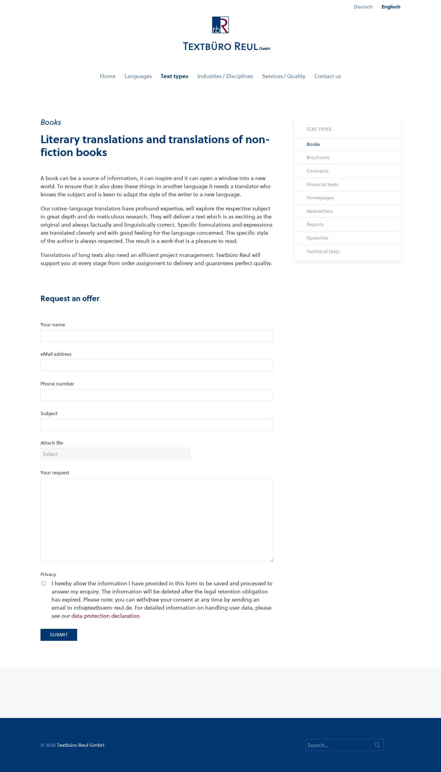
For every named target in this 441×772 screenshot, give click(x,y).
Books (313, 144)
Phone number (57, 384)
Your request (54, 472)
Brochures (318, 157)
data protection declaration (105, 616)
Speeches (317, 238)
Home (108, 76)
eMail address (55, 354)
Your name (52, 324)
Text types (174, 76)
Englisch (391, 7)
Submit (59, 635)
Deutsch (363, 7)
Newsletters (320, 211)
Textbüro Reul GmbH (80, 745)
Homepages (320, 198)
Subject (49, 413)
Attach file (51, 443)
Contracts (317, 171)
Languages (138, 76)
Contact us (327, 76)
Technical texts (323, 251)
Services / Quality (283, 76)
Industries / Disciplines (225, 76)
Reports (315, 224)
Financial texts (322, 184)
